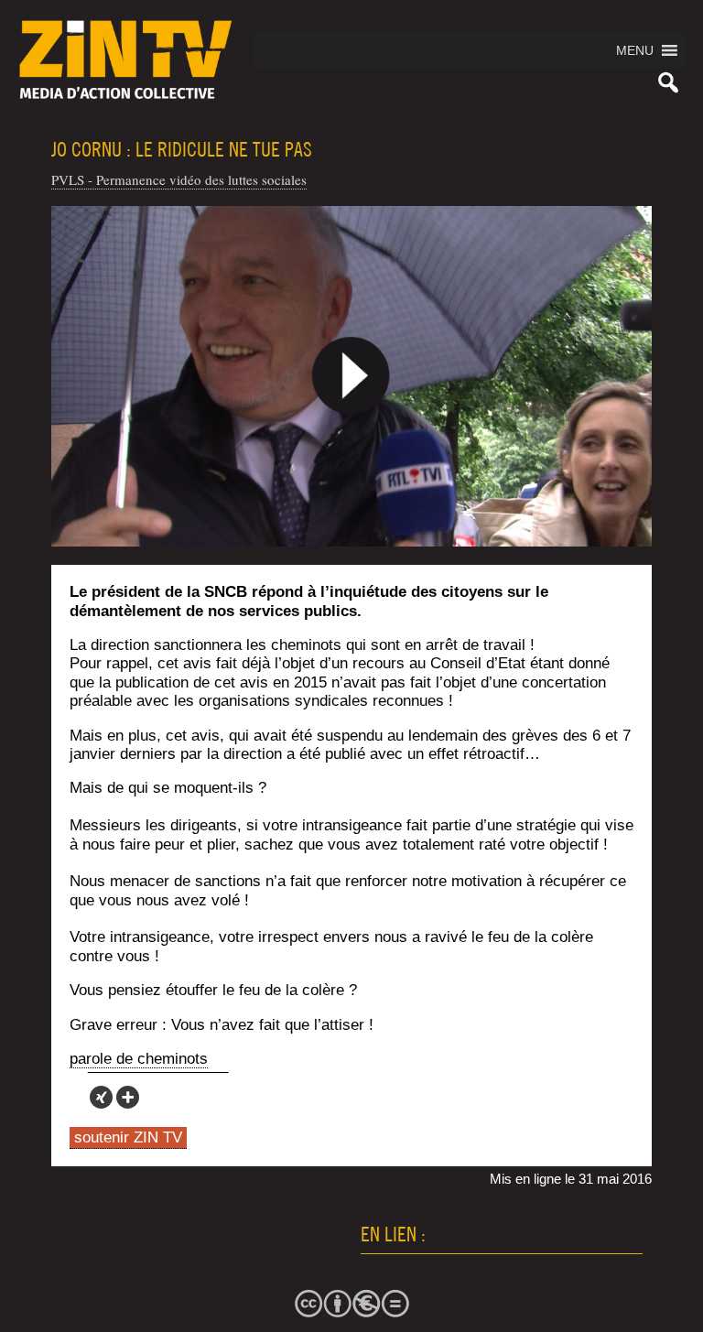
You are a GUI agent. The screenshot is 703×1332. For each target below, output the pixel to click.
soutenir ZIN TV (128, 1137)
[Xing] (101, 1097)
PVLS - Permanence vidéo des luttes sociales (179, 179)
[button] (635, 50)
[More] (127, 1097)
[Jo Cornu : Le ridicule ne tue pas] (352, 376)
